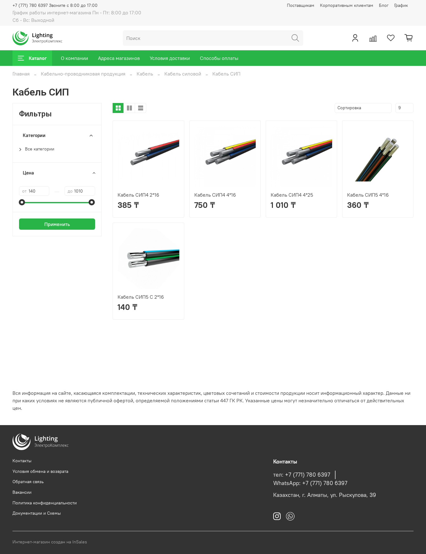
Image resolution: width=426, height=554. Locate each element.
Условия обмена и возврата (40, 471)
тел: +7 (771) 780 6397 (301, 474)
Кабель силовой (182, 74)
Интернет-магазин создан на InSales (49, 542)
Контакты (21, 460)
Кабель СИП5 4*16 (368, 195)
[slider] (22, 202)
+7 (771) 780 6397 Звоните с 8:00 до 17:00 (55, 5)
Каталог (38, 58)
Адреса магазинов (119, 58)
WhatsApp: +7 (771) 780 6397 (310, 483)
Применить (57, 224)
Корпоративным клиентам (346, 5)
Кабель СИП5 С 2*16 (141, 297)
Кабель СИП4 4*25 (292, 195)
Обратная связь (28, 481)
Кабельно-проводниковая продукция (83, 74)
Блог (384, 5)
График (401, 5)
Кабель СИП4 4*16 (215, 195)
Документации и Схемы (36, 513)
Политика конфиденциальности (44, 503)
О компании (74, 58)
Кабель (145, 74)
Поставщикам (300, 5)
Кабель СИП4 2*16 (138, 195)
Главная (21, 74)
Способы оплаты (219, 58)
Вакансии (21, 492)
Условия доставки (170, 58)
